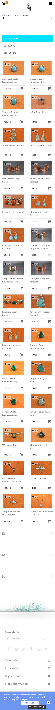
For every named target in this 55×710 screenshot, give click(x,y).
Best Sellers (10, 52)
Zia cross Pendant (38, 478)
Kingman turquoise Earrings (39, 213)
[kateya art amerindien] (27, 8)
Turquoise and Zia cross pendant (11, 513)
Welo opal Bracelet (11, 445)
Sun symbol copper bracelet (11, 180)
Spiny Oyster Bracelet (13, 212)
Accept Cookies (31, 702)
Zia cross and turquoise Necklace (41, 513)
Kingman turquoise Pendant (39, 313)
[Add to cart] (22, 88)
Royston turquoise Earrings (11, 346)
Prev (3, 18)
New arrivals (11, 38)
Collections (9, 45)
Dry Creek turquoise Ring (40, 413)
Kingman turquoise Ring (39, 380)
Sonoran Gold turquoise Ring (37, 346)
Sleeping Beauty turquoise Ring (10, 80)
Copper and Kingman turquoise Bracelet (13, 280)
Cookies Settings (37, 706)
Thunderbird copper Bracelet (40, 180)
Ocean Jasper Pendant (13, 145)
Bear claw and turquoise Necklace (11, 480)
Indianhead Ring (38, 112)
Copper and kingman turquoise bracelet (40, 247)
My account (12, 676)
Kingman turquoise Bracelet (12, 313)
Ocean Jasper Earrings (41, 145)
